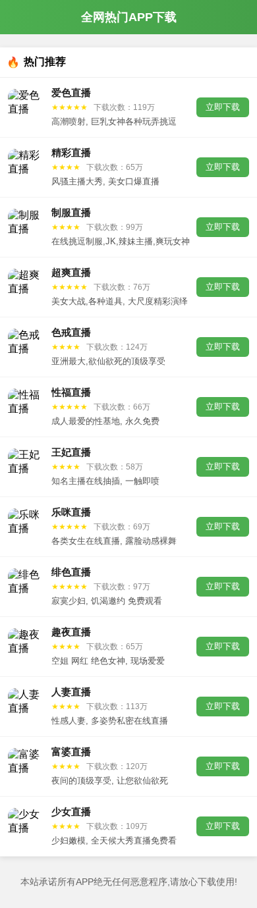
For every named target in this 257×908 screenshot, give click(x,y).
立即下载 (223, 107)
